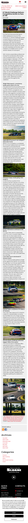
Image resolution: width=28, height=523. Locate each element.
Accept (14, 512)
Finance (5, 455)
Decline (14, 516)
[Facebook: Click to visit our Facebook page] (14, 477)
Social (12, 421)
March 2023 (5, 439)
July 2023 (5, 438)
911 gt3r (7, 416)
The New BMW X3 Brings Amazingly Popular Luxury (6, 7)
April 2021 (5, 446)
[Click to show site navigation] (25, 2)
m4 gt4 (4, 418)
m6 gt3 (8, 418)
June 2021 (5, 443)
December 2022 (6, 441)
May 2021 (5, 444)
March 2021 (5, 447)
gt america (20, 416)
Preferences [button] (21, 508)
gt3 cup (12, 417)
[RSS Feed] (3, 429)
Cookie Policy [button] (13, 506)
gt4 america (17, 417)
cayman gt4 (15, 416)
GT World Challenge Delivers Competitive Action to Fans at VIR (13, 14)
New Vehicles (5, 493)
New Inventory (6, 456)
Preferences (14, 519)
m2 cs (21, 417)
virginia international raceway (15, 419)
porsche (12, 418)
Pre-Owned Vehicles (7, 497)
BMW (10, 416)
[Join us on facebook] (6, 429)
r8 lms (16, 418)
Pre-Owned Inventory (8, 460)
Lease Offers (4, 495)
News (9, 421)
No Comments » (17, 421)
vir (7, 419)
